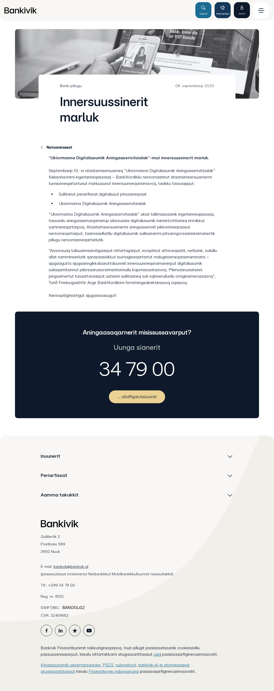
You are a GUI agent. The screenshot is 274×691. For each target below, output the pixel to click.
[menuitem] (97, 10)
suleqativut (126, 664)
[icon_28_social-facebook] (46, 630)
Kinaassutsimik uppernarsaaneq (70, 664)
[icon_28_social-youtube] (89, 630)
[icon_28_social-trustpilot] (75, 630)
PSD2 (107, 664)
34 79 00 (137, 369)
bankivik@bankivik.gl (71, 566)
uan (157, 654)
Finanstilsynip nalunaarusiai (114, 671)
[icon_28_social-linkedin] (60, 630)
